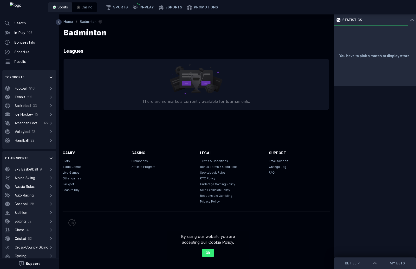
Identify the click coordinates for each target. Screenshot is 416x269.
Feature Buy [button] (71, 190)
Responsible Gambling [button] (216, 195)
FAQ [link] (272, 172)
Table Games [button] (72, 167)
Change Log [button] (277, 167)
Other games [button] (72, 178)
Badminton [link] (88, 22)
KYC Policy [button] (207, 178)
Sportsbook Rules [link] (213, 172)
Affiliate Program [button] (143, 167)
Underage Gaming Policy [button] (217, 184)
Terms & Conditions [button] (214, 161)
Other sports (16, 158)
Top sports (15, 77)
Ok (208, 253)
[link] (26, 7)
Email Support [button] (278, 161)
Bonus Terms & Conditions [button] (219, 167)
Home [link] (68, 22)
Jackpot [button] (68, 184)
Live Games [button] (71, 172)
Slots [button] (66, 161)
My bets (397, 263)
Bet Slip (352, 263)
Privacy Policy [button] (210, 201)
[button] (84, 7)
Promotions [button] (139, 161)
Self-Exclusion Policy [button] (215, 190)
